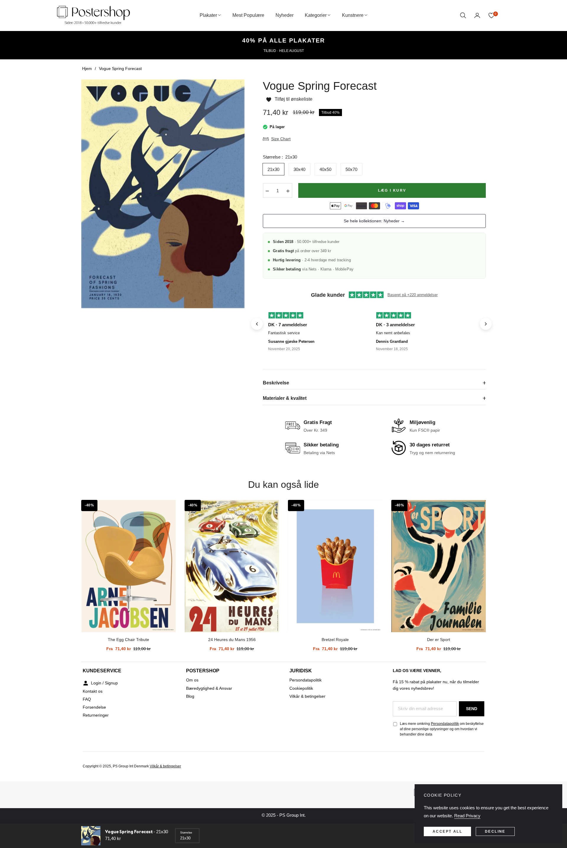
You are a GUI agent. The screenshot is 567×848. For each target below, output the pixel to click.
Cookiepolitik (301, 688)
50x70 (351, 169)
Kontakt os (92, 691)
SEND (471, 708)
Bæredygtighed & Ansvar (209, 688)
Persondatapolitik (305, 680)
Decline (495, 831)
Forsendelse (94, 707)
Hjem (87, 68)
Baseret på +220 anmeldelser (412, 295)
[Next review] (486, 324)
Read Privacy (467, 815)
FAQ (87, 699)
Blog (190, 696)
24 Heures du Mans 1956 (232, 639)
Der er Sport (438, 639)
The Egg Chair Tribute (128, 639)
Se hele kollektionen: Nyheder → (374, 220)
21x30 (273, 169)
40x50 (325, 169)
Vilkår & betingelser (307, 696)
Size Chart (281, 138)
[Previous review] (257, 324)
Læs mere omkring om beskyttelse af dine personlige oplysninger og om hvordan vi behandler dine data (442, 729)
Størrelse (186, 832)
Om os (192, 680)
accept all (447, 831)
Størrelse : (280, 156)
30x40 (299, 169)
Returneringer (96, 715)
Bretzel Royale (335, 639)
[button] (463, 15)
